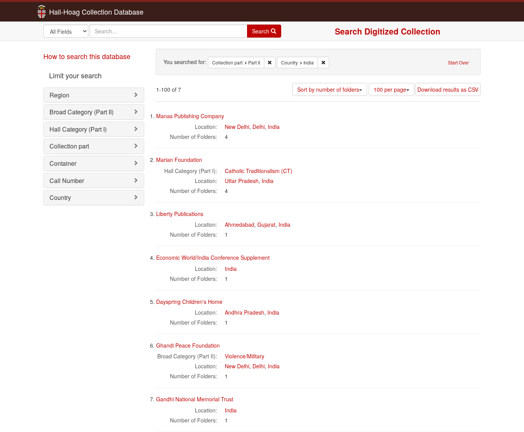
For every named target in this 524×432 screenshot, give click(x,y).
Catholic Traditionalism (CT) (258, 171)
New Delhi (237, 126)
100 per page (390, 89)
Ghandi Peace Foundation (188, 345)
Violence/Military (244, 356)
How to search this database (86, 56)
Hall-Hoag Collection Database (72, 11)
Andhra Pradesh (244, 312)
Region (59, 95)
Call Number (66, 180)
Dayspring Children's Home (189, 301)
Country (60, 197)
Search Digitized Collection (387, 31)
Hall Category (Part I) (78, 129)
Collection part (69, 146)
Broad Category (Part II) (81, 111)
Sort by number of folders (328, 89)
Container (62, 163)
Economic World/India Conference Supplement (213, 257)
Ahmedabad (239, 224)
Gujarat (266, 224)
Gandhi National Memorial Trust (194, 399)
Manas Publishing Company (190, 116)
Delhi (258, 126)
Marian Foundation (179, 159)
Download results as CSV (447, 89)
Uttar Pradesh (242, 181)
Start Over (458, 62)
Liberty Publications (179, 214)
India (274, 126)
